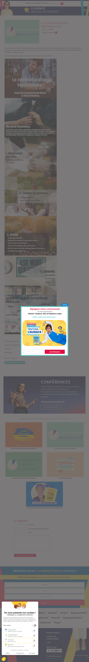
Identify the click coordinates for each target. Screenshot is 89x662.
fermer (65, 305)
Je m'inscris (54, 352)
